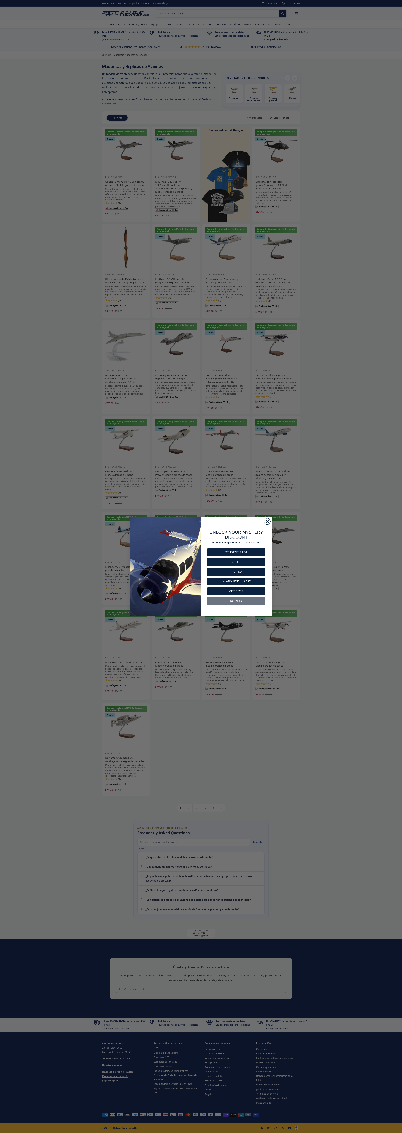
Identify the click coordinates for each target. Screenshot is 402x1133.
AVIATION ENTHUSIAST (236, 581)
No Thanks (236, 601)
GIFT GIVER (236, 591)
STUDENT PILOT (236, 552)
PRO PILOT (236, 571)
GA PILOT (236, 562)
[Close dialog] (267, 521)
